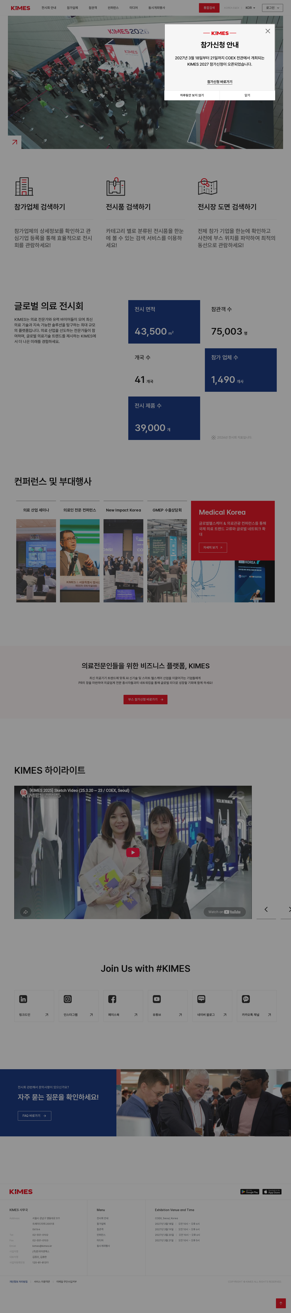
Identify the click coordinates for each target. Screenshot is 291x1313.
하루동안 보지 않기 (192, 95)
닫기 (247, 95)
